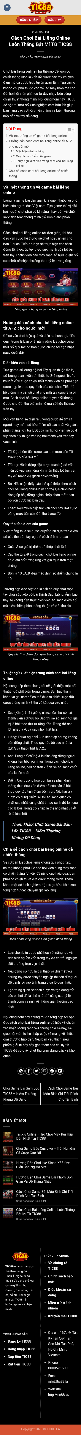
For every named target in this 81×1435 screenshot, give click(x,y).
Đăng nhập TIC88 (21, 1349)
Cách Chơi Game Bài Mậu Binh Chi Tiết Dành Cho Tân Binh (60, 1094)
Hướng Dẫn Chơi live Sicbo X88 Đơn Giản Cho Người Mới (43, 1165)
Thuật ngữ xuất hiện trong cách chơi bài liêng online (44, 163)
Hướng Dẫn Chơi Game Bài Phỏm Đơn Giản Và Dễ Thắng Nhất (44, 1179)
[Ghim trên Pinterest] (52, 1071)
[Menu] (7, 7)
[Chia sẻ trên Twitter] (36, 1071)
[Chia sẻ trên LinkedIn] (60, 1071)
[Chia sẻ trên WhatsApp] (21, 1071)
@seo (57, 56)
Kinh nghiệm (40, 32)
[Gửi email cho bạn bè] (44, 1071)
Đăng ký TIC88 (19, 1341)
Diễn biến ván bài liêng (30, 151)
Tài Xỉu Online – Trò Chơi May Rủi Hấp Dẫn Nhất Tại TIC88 (44, 1136)
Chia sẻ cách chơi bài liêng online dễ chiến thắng (38, 173)
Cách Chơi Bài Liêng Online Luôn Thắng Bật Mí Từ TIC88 (45, 1212)
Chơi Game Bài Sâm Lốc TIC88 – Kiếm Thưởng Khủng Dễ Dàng (41, 831)
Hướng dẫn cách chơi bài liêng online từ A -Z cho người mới (40, 143)
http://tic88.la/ (59, 1395)
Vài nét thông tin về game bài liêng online (38, 136)
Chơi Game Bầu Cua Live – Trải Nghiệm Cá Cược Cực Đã (45, 1150)
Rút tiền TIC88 (19, 1364)
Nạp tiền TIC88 (19, 1357)
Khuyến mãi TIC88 (62, 1316)
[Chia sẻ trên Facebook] (28, 1071)
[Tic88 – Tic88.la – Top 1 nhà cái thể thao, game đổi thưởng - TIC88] (41, 7)
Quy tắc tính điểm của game (33, 156)
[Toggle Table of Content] (68, 129)
